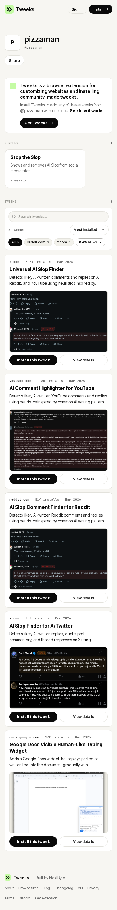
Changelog (64, 888)
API (80, 888)
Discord (25, 898)
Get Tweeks (36, 122)
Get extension (46, 898)
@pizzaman (31, 110)
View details (83, 360)
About (9, 888)
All (15, 242)
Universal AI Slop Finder (36, 269)
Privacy (93, 888)
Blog (46, 888)
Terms (9, 898)
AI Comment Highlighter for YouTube (52, 388)
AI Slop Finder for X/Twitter (41, 626)
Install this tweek (33, 360)
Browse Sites (28, 888)
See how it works (87, 110)
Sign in (77, 9)
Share (14, 60)
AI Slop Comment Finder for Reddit (49, 507)
